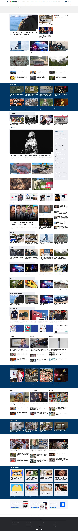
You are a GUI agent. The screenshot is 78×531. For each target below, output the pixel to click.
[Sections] (7, 2)
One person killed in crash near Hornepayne (38, 52)
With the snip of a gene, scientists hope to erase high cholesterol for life (61, 359)
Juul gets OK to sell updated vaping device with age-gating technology (57, 350)
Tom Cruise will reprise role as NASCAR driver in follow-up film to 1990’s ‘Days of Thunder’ (38, 404)
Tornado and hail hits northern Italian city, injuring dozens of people (58, 450)
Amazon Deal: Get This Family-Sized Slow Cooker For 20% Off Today (16, 478)
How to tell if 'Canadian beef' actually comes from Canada (46, 383)
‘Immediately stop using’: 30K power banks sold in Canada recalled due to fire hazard (39, 322)
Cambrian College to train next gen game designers (31, 431)
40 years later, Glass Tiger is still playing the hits (30, 124)
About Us (32, 515)
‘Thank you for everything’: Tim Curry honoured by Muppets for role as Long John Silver (42, 413)
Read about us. (52, 496)
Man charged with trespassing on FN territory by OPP (31, 273)
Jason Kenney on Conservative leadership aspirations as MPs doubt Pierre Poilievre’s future (19, 350)
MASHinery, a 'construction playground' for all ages (41, 175)
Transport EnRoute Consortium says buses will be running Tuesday (31, 289)
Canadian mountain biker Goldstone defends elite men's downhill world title (23, 454)
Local (20, 1)
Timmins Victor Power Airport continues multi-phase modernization (61, 289)
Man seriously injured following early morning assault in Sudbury (60, 243)
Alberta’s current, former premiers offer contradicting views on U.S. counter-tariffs (45, 36)
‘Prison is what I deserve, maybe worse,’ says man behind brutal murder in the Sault (61, 72)
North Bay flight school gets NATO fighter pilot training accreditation (46, 95)
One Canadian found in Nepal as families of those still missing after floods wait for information (63, 212)
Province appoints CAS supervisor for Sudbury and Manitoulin (31, 95)
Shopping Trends (46, 1)
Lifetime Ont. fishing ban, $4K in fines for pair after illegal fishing (16, 304)
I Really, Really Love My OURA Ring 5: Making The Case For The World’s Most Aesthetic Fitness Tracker (61, 479)
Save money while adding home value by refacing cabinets (17, 431)
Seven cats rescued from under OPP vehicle (18, 175)
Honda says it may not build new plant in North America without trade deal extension (42, 460)
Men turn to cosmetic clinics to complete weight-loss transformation (61, 354)
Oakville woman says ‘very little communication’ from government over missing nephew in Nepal (31, 384)
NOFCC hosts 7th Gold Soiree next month (60, 95)
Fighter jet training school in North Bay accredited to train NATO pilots (31, 258)
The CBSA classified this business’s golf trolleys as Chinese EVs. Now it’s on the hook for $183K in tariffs (63, 217)
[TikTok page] (14, 519)
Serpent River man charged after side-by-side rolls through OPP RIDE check (46, 274)
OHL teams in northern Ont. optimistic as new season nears (17, 124)
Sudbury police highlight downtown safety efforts (16, 243)
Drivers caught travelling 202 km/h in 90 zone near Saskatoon (60, 383)
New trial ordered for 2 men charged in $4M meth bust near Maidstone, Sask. (63, 227)
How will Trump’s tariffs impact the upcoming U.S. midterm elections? (16, 383)
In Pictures (32, 1)
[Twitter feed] (12, 519)
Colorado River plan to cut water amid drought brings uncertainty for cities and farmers (62, 454)
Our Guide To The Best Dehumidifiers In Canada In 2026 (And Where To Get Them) (46, 492)
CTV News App (45, 515)
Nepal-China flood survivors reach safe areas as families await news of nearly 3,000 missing (62, 459)
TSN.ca (41, 526)
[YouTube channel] (16, 519)
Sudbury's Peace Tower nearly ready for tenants (31, 107)
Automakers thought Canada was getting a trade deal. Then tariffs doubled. (42, 455)
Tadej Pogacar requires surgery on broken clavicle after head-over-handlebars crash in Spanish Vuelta (22, 460)
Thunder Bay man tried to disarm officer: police (60, 304)
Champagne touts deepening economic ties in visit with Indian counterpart (22, 359)
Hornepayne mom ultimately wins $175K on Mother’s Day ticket (46, 124)
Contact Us (36, 515)
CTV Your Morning (38, 1)
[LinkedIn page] (17, 519)
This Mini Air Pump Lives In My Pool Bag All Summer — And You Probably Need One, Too (31, 478)
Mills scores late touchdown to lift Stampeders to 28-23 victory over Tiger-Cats (19, 450)
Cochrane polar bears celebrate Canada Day (40, 190)
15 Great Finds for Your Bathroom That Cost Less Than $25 (46, 478)
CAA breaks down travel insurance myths (46, 431)
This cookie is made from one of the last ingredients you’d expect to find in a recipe (17, 404)
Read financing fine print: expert (60, 430)
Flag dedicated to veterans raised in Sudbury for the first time (60, 124)
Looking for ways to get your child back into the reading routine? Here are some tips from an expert (57, 404)
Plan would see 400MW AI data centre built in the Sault (59, 273)
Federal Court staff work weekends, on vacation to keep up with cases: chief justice (45, 227)
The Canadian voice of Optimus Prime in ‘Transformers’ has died (56, 322)
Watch (27, 1)
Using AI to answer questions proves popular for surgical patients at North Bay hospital (42, 72)
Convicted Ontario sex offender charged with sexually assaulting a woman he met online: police (45, 215)
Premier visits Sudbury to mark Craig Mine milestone (46, 243)
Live (58, 1)
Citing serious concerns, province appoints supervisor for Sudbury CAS (46, 24)
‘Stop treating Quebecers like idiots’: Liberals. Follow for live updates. (23, 223)
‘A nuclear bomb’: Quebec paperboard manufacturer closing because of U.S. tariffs (60, 258)
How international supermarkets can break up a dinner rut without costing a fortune (62, 408)
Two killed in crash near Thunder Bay (36, 67)
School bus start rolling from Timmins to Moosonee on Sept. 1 (17, 107)
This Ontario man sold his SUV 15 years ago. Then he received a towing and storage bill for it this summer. (38, 450)
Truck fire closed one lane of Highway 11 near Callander (17, 258)
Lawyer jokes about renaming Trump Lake (16, 95)
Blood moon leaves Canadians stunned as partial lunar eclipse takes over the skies (22, 413)
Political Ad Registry (29, 526)
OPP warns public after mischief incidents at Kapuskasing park (16, 289)
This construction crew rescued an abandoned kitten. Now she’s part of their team (62, 413)
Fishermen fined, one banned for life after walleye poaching (62, 223)
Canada (23, 1)
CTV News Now (54, 1)
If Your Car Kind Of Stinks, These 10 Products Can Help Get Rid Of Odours (61, 492)
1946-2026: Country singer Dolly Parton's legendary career (30, 155)
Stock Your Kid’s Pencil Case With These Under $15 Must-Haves (32, 492)
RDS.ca (54, 526)
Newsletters (40, 515)
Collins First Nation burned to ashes (16, 190)
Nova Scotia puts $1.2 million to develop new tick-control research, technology (22, 408)
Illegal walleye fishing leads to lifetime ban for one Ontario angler (46, 107)
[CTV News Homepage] (13, 1)
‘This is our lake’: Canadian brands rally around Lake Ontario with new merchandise (18, 322)
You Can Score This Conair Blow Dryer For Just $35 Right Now (16, 492)
